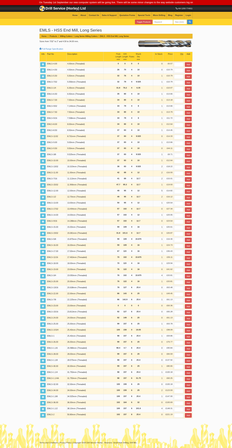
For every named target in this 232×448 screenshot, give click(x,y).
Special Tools (144, 15)
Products (53, 36)
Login (188, 15)
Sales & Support (109, 15)
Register (179, 15)
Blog (170, 15)
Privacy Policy (65, 443)
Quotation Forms (127, 15)
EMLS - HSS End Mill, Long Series (114, 36)
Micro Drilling (159, 15)
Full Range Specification (52, 49)
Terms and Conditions (48, 443)
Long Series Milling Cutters (86, 36)
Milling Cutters (66, 36)
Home (75, 15)
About (83, 15)
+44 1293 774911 (185, 8)
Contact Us (94, 15)
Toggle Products (144, 22)
